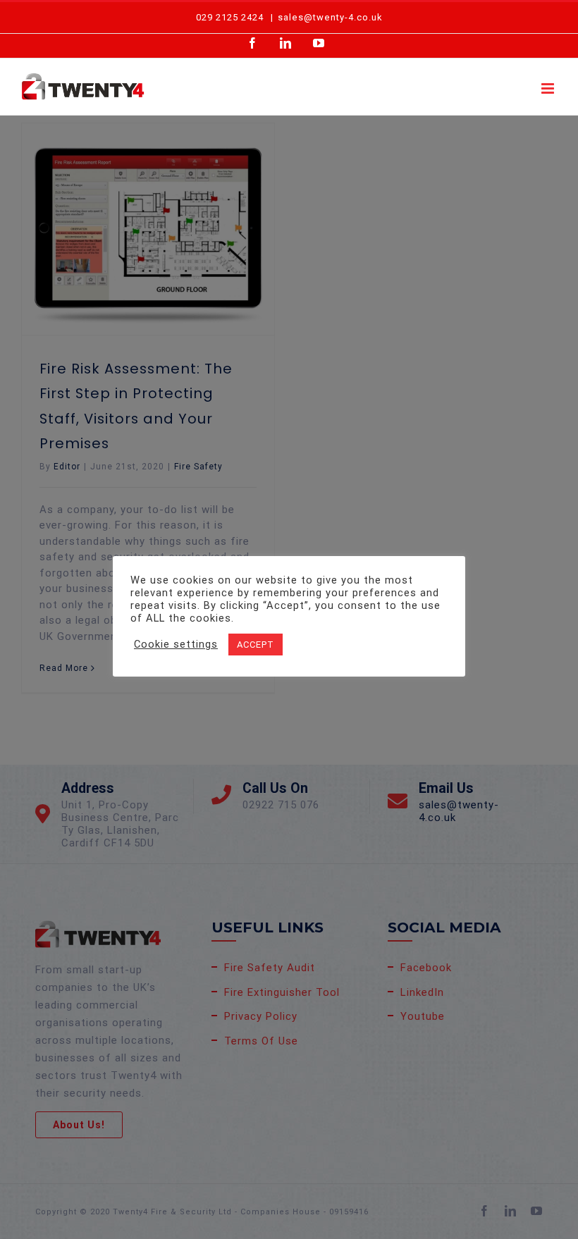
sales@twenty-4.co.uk (330, 17)
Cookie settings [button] (176, 644)
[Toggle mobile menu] (549, 88)
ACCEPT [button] (255, 644)
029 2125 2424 (230, 17)
